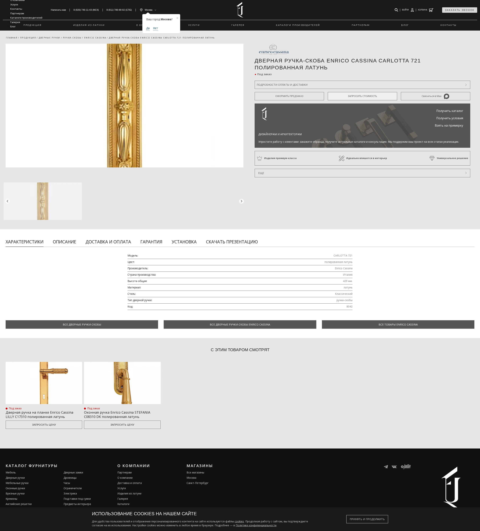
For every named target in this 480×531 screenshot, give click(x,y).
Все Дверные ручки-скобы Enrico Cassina (240, 324)
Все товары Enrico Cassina (398, 324)
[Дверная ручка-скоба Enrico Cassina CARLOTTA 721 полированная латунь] (124, 105)
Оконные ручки (15, 488)
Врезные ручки (15, 493)
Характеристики (25, 242)
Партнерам (124, 472)
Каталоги (123, 504)
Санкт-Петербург (197, 483)
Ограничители (73, 488)
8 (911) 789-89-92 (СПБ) (119, 10)
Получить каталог (449, 111)
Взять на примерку (449, 125)
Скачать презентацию (232, 242)
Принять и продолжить (367, 519)
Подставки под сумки (77, 498)
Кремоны (11, 498)
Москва (191, 477)
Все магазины (195, 472)
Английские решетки (19, 504)
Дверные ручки (15, 477)
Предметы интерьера (77, 504)
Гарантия (151, 242)
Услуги (121, 488)
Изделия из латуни (129, 493)
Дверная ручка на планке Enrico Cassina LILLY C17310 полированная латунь (39, 414)
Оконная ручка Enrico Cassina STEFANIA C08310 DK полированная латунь (117, 414)
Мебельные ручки (17, 483)
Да (148, 28)
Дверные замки (73, 472)
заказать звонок (460, 10)
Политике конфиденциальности (256, 525)
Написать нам (58, 10)
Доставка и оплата (108, 242)
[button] (241, 201)
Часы (67, 483)
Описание (64, 242)
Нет (155, 28)
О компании (125, 477)
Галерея (122, 498)
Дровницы (70, 477)
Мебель (11, 472)
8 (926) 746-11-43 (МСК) (86, 10)
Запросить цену (44, 424)
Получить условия (449, 118)
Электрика (70, 493)
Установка (184, 242)
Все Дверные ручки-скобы (82, 324)
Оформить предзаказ (289, 96)
